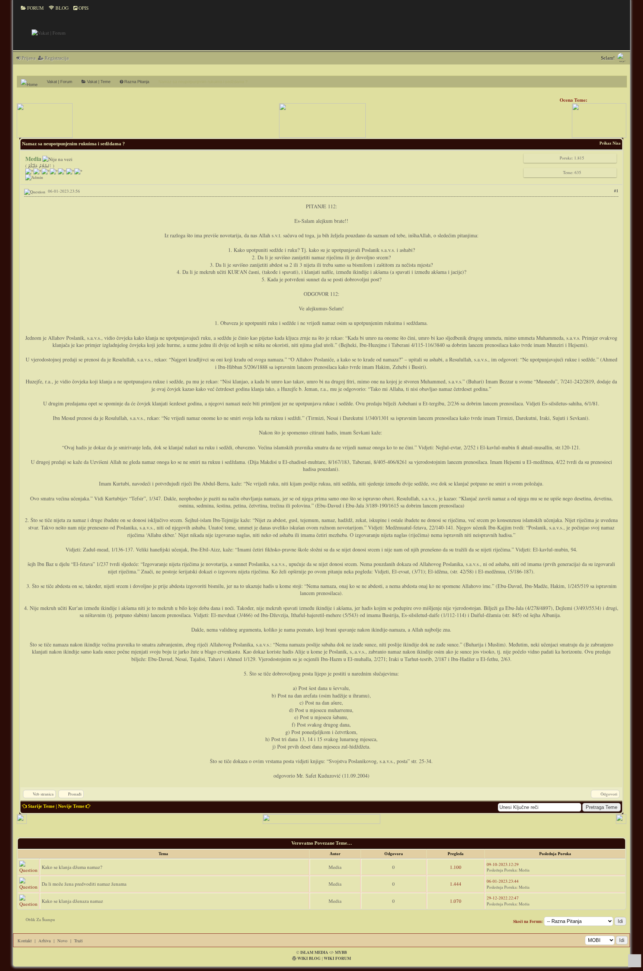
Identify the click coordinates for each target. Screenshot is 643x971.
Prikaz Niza (610, 143)
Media (335, 867)
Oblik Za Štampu (40, 919)
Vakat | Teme (98, 81)
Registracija (56, 58)
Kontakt (24, 940)
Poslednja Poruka (501, 870)
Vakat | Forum (59, 81)
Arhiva (44, 940)
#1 (616, 191)
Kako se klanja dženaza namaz (72, 901)
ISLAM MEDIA (314, 952)
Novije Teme (71, 806)
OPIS (83, 7)
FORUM (35, 7)
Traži (78, 940)
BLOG (61, 7)
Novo (62, 940)
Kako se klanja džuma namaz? (72, 867)
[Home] (32, 81)
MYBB (341, 952)
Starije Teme (41, 806)
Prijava (28, 58)
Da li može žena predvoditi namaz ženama (84, 883)
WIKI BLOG (309, 958)
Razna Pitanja (136, 81)
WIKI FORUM (337, 958)
